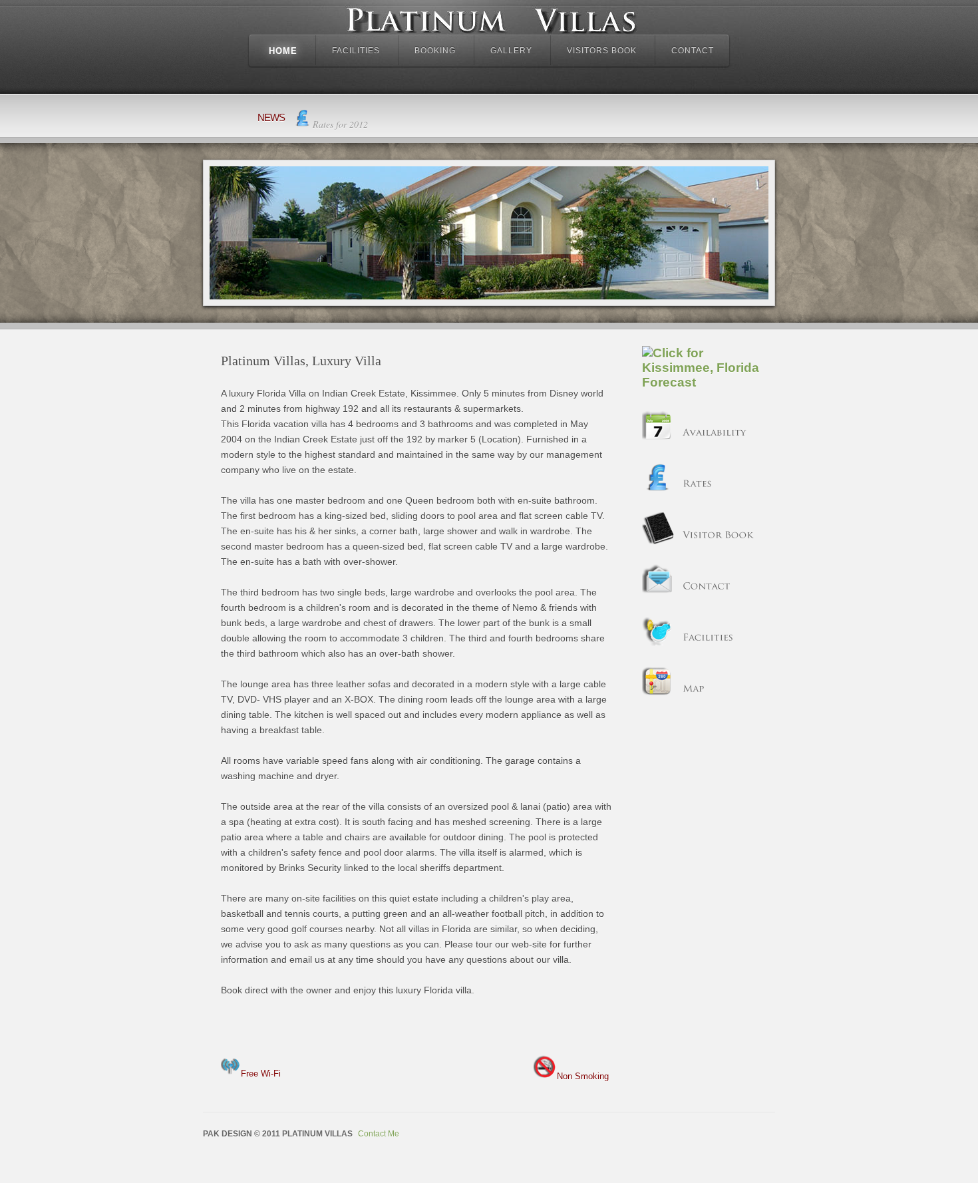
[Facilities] (658, 644)
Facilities (356, 50)
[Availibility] (658, 439)
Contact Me (378, 1133)
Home (283, 51)
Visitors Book (602, 50)
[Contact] (658, 592)
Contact (692, 50)
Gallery (511, 50)
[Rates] (658, 490)
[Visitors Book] (658, 541)
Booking (435, 50)
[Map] (658, 695)
